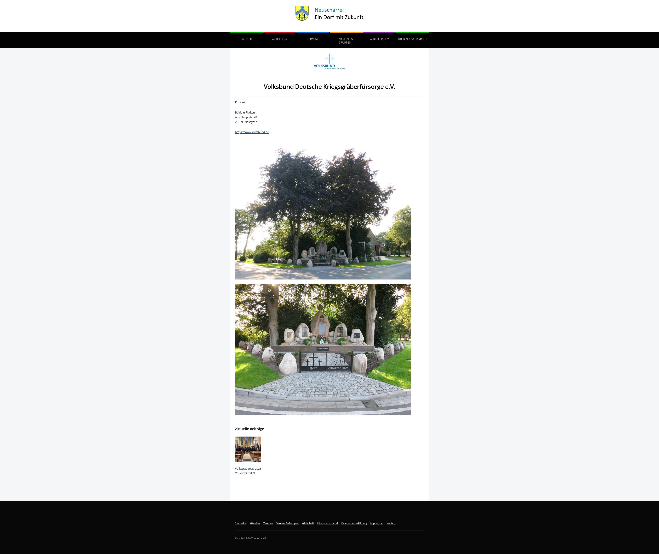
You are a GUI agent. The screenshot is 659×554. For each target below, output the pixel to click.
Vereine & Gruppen (345, 40)
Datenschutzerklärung (354, 523)
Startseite (246, 39)
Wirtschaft (378, 39)
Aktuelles (279, 39)
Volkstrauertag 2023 (248, 468)
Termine (313, 39)
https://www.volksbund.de (252, 132)
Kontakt (391, 523)
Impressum (376, 523)
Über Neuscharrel (411, 39)
